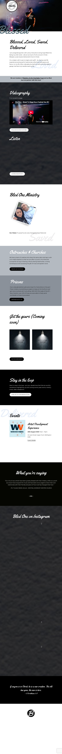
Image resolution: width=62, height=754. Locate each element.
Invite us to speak (17, 269)
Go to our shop (16, 359)
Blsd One (38, 744)
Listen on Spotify (17, 174)
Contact (31, 728)
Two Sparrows (36, 746)
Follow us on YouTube (19, 130)
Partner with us (16, 299)
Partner (31, 726)
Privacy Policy (31, 734)
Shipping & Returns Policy (31, 732)
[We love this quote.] (31, 606)
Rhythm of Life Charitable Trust (33, 78)
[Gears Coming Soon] (19, 339)
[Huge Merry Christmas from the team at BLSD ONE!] (31, 557)
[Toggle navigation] (53, 5)
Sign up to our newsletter (20, 394)
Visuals (31, 722)
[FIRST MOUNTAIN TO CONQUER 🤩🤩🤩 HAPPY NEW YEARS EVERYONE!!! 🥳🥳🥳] (31, 532)
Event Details (32, 440)
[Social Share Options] (20, 544)
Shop (31, 724)
